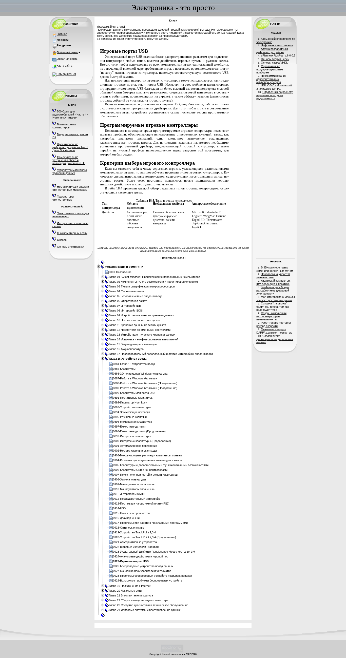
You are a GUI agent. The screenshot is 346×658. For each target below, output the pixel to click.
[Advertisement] (275, 179)
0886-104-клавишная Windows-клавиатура (140, 373)
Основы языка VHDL (274, 62)
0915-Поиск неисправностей (131, 513)
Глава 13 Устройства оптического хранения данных (142, 334)
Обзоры (62, 239)
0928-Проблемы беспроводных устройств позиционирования (152, 575)
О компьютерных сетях (72, 233)
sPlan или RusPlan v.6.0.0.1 (278, 55)
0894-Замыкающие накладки (131, 412)
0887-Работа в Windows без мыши (135, 378)
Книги (173, 20)
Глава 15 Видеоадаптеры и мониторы (133, 344)
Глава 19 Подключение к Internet (129, 585)
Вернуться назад (173, 257)
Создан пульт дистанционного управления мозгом (274, 339)
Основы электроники (70, 246)
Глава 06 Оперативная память (128, 300)
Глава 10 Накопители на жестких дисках (135, 320)
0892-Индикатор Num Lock (130, 402)
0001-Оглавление (120, 272)
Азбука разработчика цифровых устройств (272, 50)
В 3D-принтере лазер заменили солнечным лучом (274, 269)
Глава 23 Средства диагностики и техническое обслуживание (148, 605)
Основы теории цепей (275, 59)
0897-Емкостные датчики (129, 426)
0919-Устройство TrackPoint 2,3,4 (134, 532)
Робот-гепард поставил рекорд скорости (273, 324)
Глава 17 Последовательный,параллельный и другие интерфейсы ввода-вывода (161, 353)
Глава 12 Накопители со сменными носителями (139, 329)
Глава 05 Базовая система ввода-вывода (135, 296)
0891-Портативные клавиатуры (133, 397)
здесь (201, 250)
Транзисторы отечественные (63, 198)
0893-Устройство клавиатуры (132, 407)
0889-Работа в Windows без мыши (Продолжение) (145, 388)
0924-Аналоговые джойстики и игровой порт (141, 556)
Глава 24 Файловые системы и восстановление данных (145, 609)
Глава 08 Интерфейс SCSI (126, 310)
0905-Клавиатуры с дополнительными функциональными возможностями (160, 465)
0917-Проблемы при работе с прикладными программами (150, 522)
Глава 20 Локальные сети (125, 590)
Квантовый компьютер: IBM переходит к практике (273, 282)
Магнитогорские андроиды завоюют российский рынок (275, 298)
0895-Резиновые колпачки (130, 416)
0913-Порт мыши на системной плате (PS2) (141, 503)
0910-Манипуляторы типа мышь (134, 489)
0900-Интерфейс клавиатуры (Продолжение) (142, 440)
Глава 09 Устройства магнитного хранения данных (141, 315)
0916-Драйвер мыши (126, 517)
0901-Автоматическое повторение (135, 445)
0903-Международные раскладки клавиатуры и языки (147, 455)
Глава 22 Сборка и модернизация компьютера (138, 600)
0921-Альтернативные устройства (135, 542)
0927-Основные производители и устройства (142, 570)
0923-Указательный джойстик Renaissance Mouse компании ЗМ (154, 551)
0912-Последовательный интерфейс (136, 498)
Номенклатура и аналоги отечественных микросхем (70, 188)
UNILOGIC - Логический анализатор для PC (274, 87)
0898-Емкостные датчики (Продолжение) (139, 431)
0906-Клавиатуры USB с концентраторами (140, 469)
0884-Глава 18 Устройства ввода (134, 363)
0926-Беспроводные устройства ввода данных (143, 566)
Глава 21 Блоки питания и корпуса (131, 595)
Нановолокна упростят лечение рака (273, 276)
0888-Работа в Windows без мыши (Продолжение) (145, 383)
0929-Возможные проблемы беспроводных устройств (147, 580)
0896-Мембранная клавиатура (132, 421)
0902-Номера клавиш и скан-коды (135, 450)
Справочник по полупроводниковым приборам (269, 69)
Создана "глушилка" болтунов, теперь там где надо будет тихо (272, 306)
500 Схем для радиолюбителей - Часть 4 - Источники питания (70, 114)
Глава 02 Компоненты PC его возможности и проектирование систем (153, 281)
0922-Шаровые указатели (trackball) (136, 546)
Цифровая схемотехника (277, 45)
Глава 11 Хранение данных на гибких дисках (137, 324)
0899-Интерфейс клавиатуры (132, 436)
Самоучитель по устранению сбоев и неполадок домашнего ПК (68, 160)
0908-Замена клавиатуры (129, 479)
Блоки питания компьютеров (64, 126)
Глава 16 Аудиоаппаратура (126, 349)
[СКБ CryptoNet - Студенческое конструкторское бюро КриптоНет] (64, 73)
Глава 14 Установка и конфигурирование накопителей (143, 339)
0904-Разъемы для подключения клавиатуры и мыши (147, 460)
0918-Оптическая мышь (128, 527)
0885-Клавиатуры (124, 368)
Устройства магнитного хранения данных (69, 171)
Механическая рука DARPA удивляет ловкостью (274, 331)
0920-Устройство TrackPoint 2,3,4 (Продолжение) (144, 537)
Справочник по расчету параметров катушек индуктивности (274, 95)
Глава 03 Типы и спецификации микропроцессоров (142, 286)
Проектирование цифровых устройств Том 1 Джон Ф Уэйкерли (70, 147)
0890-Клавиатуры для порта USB (134, 392)
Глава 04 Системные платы (126, 291)
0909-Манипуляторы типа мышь (134, 484)
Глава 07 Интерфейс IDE (125, 305)
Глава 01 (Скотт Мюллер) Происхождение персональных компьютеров (154, 276)
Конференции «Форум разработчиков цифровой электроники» (272, 290)
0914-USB (119, 508)
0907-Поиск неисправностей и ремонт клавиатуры (145, 474)
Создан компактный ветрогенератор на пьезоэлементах (271, 316)
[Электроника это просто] (172, 651)
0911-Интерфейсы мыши (129, 493)
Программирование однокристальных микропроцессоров (271, 79)
